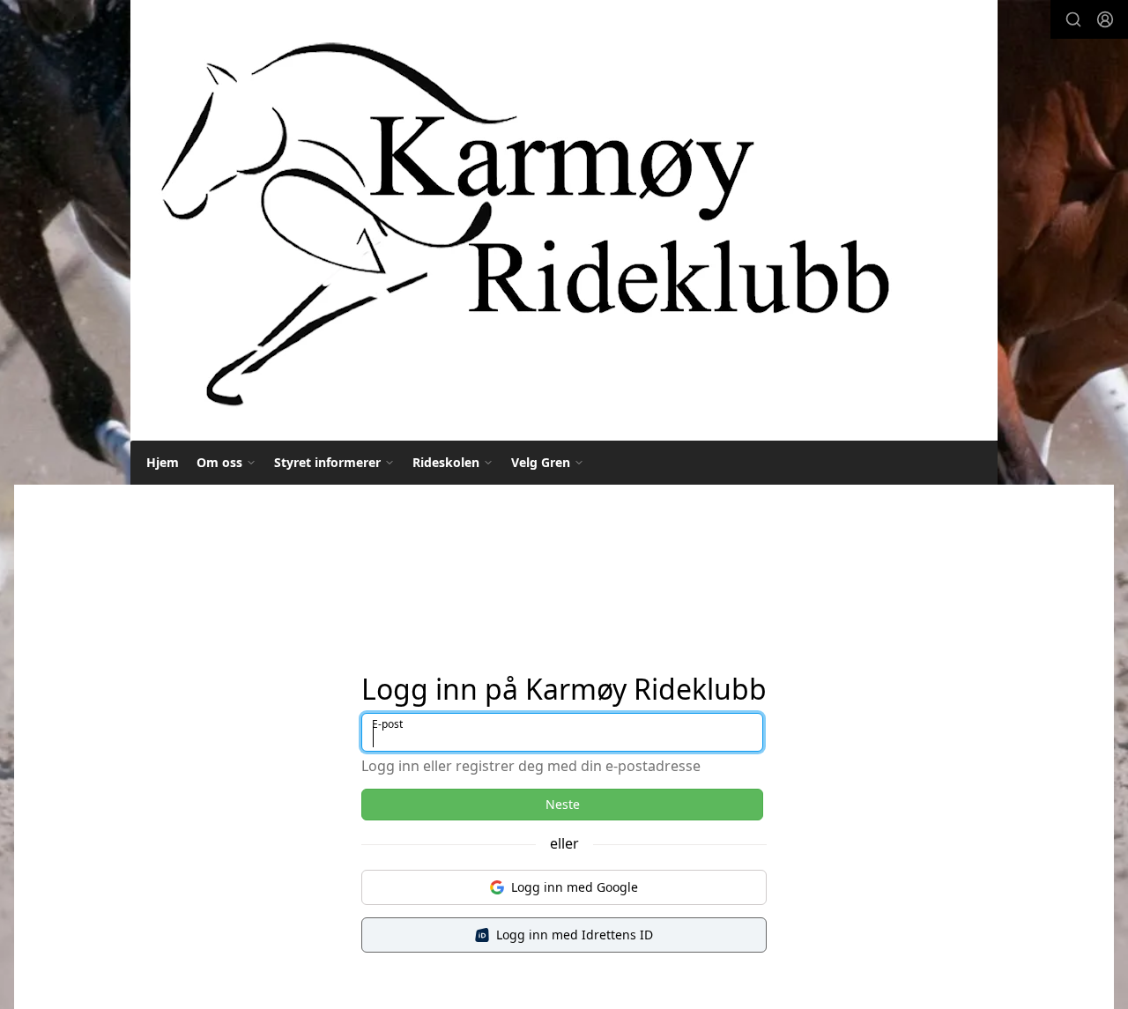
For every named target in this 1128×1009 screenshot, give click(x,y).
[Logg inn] (1105, 19)
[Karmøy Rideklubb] (523, 220)
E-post (387, 723)
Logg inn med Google (574, 887)
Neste (562, 804)
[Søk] (1073, 19)
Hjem (162, 462)
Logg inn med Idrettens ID (574, 934)
